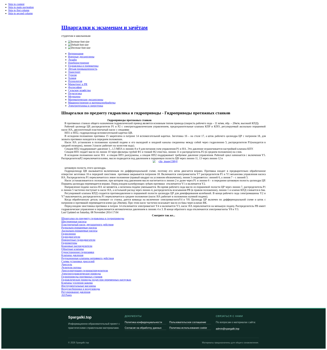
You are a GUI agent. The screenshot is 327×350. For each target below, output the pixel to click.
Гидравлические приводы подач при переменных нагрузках (96, 279)
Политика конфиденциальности (143, 322)
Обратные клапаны (72, 249)
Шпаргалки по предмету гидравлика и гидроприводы (92, 218)
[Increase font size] (78, 41)
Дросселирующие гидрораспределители (84, 270)
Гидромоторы (69, 243)
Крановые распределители (76, 246)
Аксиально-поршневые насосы (79, 230)
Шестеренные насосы (74, 221)
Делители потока (71, 267)
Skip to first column (18, 10)
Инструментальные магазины (78, 285)
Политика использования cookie (188, 327)
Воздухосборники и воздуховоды (80, 288)
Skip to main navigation (21, 7)
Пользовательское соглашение (187, 322)
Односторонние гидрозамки (77, 252)
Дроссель (66, 264)
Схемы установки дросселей (78, 261)
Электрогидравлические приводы (81, 273)
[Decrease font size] (79, 47)
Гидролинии (68, 233)
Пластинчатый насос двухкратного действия (87, 224)
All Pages (66, 295)
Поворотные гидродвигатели (78, 239)
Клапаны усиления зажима (77, 282)
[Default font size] (78, 44)
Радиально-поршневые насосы (79, 227)
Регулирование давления (75, 292)
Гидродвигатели (70, 236)
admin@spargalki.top (227, 328)
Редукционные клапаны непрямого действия (87, 258)
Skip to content (16, 4)
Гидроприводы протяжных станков (81, 276)
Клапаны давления (72, 255)
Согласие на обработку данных (143, 327)
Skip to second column (20, 13)
